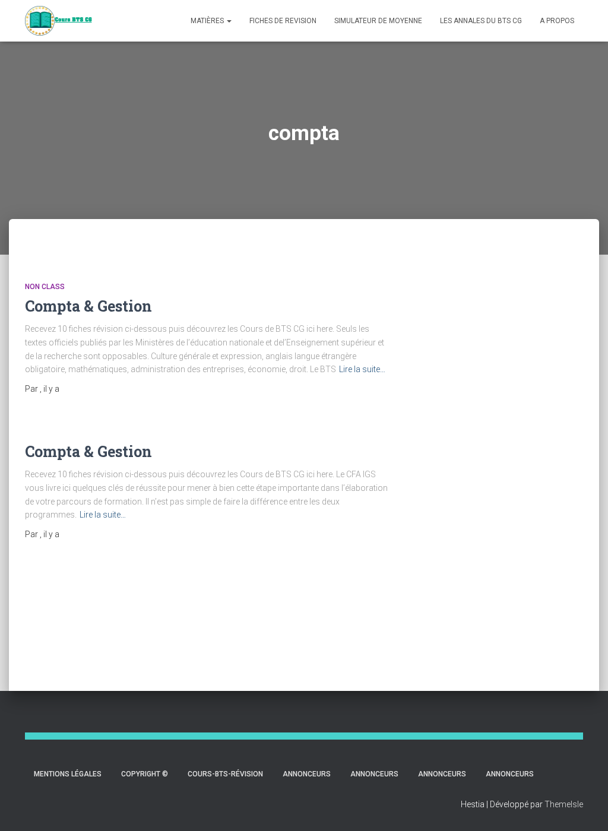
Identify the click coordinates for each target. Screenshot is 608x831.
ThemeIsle (563, 804)
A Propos (557, 21)
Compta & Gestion (88, 306)
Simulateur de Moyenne (378, 21)
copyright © (144, 774)
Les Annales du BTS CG (481, 21)
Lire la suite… (362, 369)
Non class (45, 287)
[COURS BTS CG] (59, 21)
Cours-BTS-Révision (225, 774)
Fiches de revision (282, 21)
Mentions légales (68, 774)
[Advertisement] (520, 453)
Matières (208, 21)
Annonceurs (307, 774)
